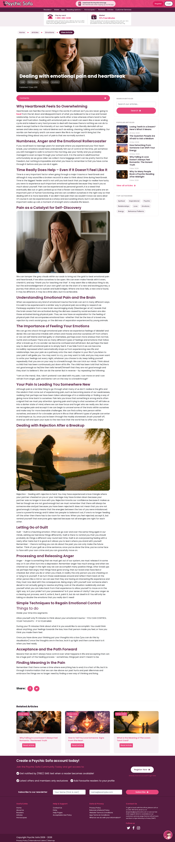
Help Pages (58, 812)
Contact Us (57, 808)
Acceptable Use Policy (62, 815)
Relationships (33, 82)
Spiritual (121, 201)
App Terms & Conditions (99, 815)
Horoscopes (21, 817)
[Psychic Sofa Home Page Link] (19, 3)
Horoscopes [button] (89, 10)
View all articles (124, 185)
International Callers (37, 840)
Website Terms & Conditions (101, 812)
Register (158, 3)
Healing (45, 82)
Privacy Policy (95, 808)
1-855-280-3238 (63, 18)
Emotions (49, 32)
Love (22, 82)
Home (22, 32)
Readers (20, 812)
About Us (20, 810)
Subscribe (141, 792)
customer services (132, 816)
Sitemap (51, 840)
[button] (167, 835)
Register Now (141, 769)
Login (169, 3)
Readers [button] (47, 10)
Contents (24, 98)
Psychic (147, 201)
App (63, 10)
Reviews (101, 10)
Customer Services (123, 10)
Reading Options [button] (74, 10)
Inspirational (134, 201)
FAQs (55, 810)
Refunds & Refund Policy (99, 810)
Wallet (56, 10)
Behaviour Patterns (136, 211)
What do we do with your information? (105, 817)
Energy (121, 211)
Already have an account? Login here (142, 776)
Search (135, 110)
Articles (110, 10)
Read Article (28, 745)
